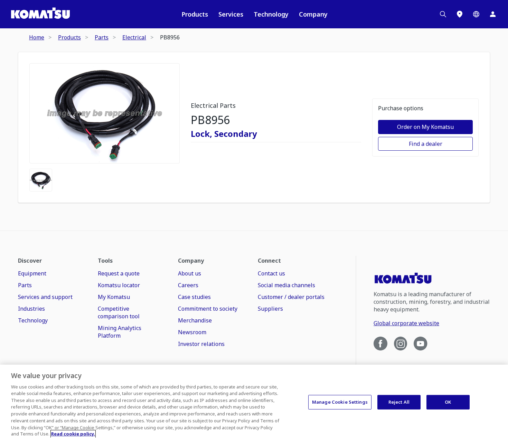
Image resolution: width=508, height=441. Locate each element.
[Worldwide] (476, 14)
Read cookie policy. (73, 434)
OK (448, 402)
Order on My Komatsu (425, 127)
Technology (271, 14)
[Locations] (459, 14)
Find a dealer (425, 144)
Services (230, 14)
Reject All (399, 402)
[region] (254, 403)
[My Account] (493, 14)
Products (194, 14)
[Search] (443, 14)
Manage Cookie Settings (340, 402)
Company (313, 14)
